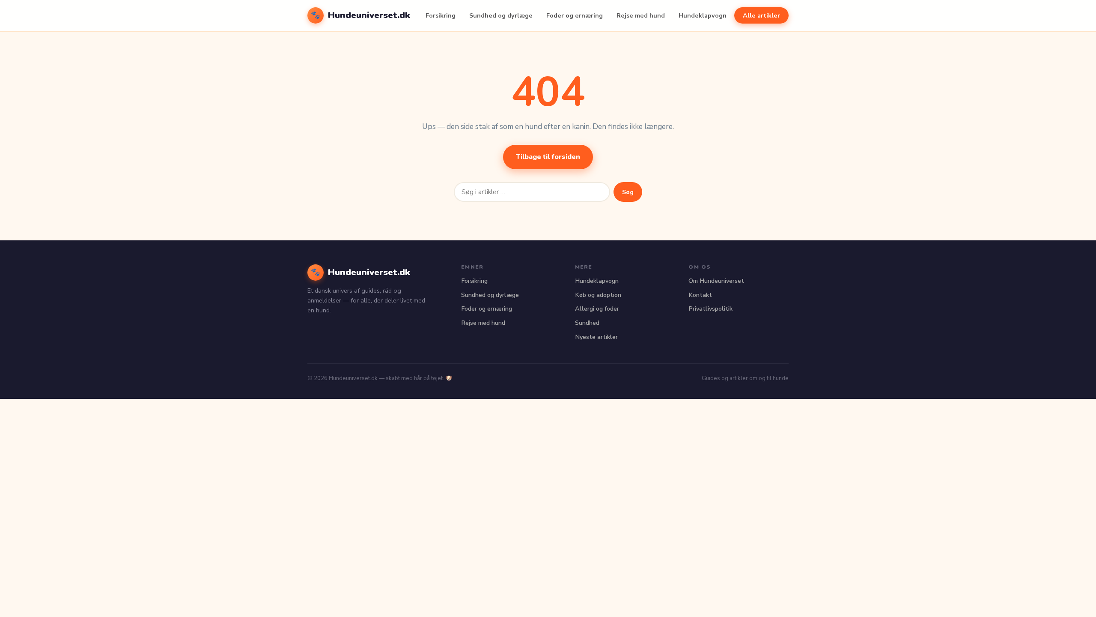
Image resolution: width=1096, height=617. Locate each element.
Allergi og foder (597, 308)
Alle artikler (761, 15)
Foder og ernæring (574, 15)
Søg (628, 192)
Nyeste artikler (596, 336)
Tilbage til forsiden (548, 157)
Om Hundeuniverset (716, 280)
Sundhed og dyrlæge (501, 15)
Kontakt (700, 295)
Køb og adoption (598, 295)
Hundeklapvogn (703, 15)
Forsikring (441, 15)
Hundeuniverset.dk (360, 15)
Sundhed (587, 322)
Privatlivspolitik (710, 308)
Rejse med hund (640, 15)
